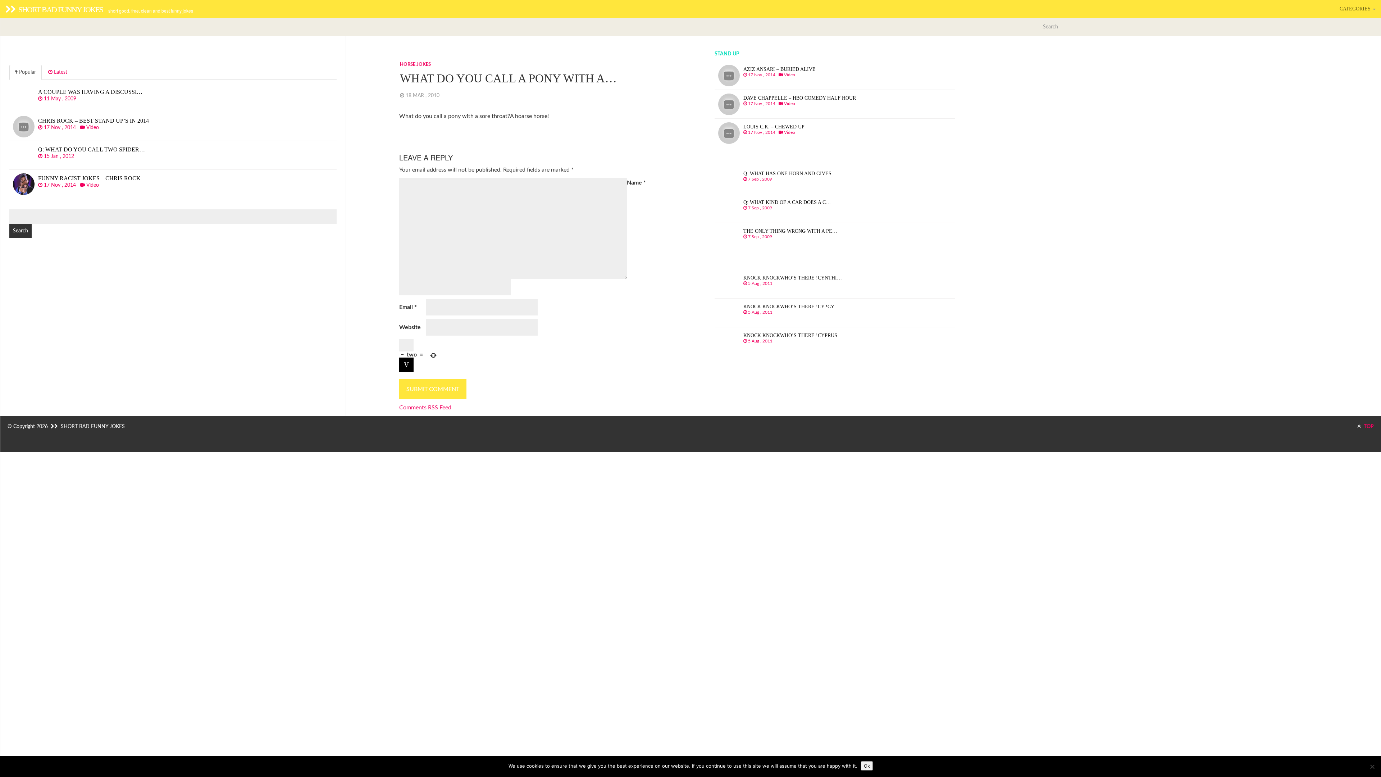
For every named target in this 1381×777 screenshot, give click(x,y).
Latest (60, 72)
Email (408, 307)
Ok (867, 766)
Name (636, 183)
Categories (1356, 9)
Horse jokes (415, 64)
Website (410, 327)
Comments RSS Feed (425, 407)
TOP (1368, 426)
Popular (27, 72)
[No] (1372, 766)
